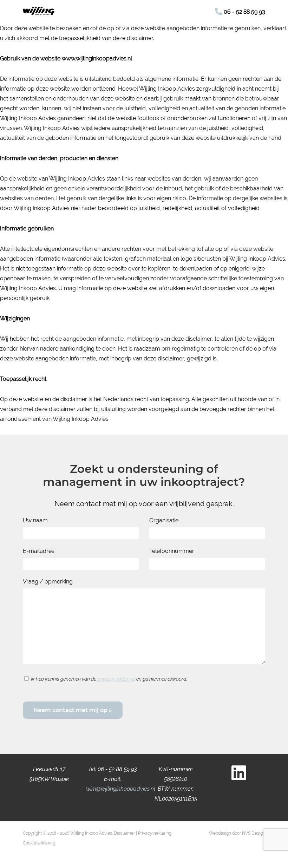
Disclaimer (124, 833)
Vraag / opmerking (48, 581)
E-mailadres (38, 551)
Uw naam (35, 520)
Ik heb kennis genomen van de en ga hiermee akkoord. (109, 679)
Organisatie (163, 520)
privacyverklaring (116, 679)
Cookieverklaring (39, 843)
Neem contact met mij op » (72, 710)
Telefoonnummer (171, 551)
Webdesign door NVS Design (237, 833)
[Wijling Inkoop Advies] (38, 12)
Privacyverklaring (154, 833)
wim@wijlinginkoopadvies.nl (120, 788)
